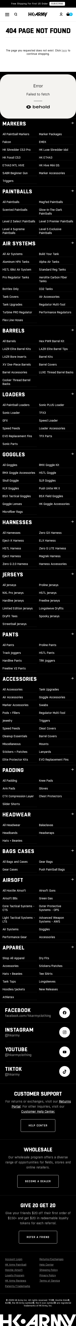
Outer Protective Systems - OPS (50, 908)
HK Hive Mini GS (49, 165)
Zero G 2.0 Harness (15, 564)
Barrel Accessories (15, 372)
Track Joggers (12, 652)
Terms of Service (49, 1280)
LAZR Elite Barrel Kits (17, 349)
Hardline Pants (12, 660)
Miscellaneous (12, 744)
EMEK (42, 142)
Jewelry (7, 720)
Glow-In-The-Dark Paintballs (50, 211)
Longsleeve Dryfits (51, 608)
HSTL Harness (12, 548)
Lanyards (45, 751)
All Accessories (13, 689)
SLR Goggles (47, 480)
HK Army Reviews (15, 1280)
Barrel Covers (48, 364)
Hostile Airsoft (14, 1270)
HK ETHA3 (45, 157)
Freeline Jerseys (49, 600)
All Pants (8, 645)
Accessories (47, 937)
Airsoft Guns (47, 890)
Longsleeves (47, 981)
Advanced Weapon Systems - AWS (51, 919)
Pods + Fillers (11, 712)
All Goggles (10, 465)
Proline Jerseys (48, 585)
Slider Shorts (11, 804)
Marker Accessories (52, 173)
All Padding (10, 780)
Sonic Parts (10, 444)
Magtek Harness (50, 556)
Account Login (13, 1259)
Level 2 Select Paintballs (19, 221)
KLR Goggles (11, 488)
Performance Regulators (55, 312)
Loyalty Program (14, 1275)
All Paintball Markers (16, 134)
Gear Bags (46, 861)
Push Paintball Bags (52, 869)
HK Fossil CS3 (11, 157)
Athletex (8, 997)
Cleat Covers (47, 728)
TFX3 (42, 412)
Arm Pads (9, 788)
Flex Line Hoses (13, 320)
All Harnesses (11, 532)
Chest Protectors (50, 796)
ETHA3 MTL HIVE (13, 165)
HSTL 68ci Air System (17, 269)
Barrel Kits (46, 356)
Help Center (38, 1125)
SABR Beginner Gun (15, 173)
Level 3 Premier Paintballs (56, 221)
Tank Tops (9, 981)
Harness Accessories (53, 564)
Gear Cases (10, 869)
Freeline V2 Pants (14, 668)
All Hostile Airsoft (14, 890)
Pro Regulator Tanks (16, 277)
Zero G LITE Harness (52, 548)
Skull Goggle (11, 480)
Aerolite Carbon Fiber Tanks (53, 279)
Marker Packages (50, 134)
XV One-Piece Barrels (17, 364)
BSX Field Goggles (51, 496)
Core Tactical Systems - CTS (18, 908)
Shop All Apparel (13, 958)
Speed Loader (48, 420)
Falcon (7, 142)
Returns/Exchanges (51, 1259)
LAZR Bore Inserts (14, 356)
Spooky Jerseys (49, 616)
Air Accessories (49, 296)
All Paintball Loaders (16, 405)
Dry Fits (44, 958)
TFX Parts (45, 436)
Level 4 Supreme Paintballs (14, 231)
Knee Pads (46, 780)
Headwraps (46, 833)
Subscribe (57, 4)
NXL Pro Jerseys (13, 592)
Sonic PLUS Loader (51, 405)
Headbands (10, 833)
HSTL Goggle (47, 472)
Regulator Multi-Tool (52, 304)
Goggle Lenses (12, 504)
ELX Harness (47, 540)
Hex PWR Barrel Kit (51, 341)
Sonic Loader (11, 412)
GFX (5, 420)
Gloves (43, 788)
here (64, 50)
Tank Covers (11, 296)
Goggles (44, 929)
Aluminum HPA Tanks (16, 261)
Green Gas (46, 898)
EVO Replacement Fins (17, 436)
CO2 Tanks (46, 289)
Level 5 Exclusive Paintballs (50, 231)
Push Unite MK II (49, 488)
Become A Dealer (38, 1181)
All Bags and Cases (15, 861)
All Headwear (11, 825)
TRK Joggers (47, 660)
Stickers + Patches (15, 751)
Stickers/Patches (50, 966)
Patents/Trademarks (17, 1286)
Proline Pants (47, 645)
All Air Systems (13, 254)
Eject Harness (12, 556)
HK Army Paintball (15, 1264)
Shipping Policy (48, 1270)
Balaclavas (46, 825)
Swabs (43, 705)
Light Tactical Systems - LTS (19, 919)
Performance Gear (15, 937)
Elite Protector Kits (15, 759)
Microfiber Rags (13, 511)
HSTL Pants (46, 652)
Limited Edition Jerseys (18, 608)
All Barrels (9, 341)
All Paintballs (11, 202)
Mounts (44, 744)
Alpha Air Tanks (49, 261)
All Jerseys (9, 585)
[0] (68, 14)
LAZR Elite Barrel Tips (53, 349)
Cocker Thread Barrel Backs (16, 382)
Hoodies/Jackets (14, 989)
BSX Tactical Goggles (17, 496)
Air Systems (11, 929)
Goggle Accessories (52, 697)
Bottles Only (11, 289)
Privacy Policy (47, 1275)
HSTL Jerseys (48, 592)
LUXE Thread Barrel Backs (56, 372)
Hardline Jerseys (13, 600)
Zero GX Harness (50, 532)
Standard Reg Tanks (52, 269)
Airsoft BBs (10, 898)
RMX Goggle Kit (49, 465)
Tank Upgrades (12, 304)
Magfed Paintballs (51, 202)
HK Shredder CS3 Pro (17, 149)
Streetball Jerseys (15, 624)
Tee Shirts (46, 973)
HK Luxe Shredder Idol (53, 149)
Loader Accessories (52, 428)
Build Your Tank (49, 254)
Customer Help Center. (38, 1112)
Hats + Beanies (12, 840)
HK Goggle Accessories (54, 504)
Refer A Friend (38, 1237)
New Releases (48, 989)
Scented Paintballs (15, 209)
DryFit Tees (10, 616)
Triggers (8, 181)
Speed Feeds (11, 428)
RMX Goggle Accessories (19, 472)
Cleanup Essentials (15, 736)
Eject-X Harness (13, 540)
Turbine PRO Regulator (17, 312)
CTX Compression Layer (18, 796)
